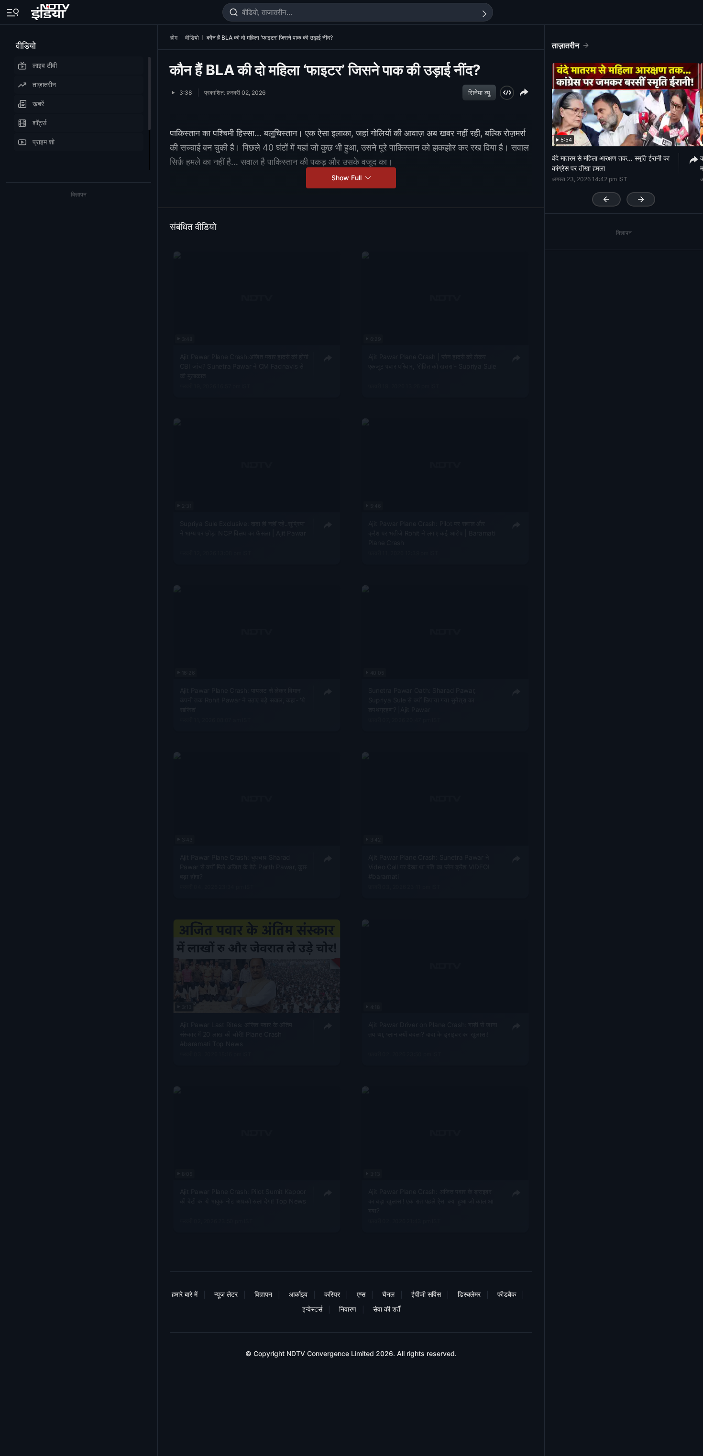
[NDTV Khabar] (51, 10)
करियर (332, 1294)
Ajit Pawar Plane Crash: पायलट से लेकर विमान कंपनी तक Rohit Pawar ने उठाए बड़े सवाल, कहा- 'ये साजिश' (242, 700)
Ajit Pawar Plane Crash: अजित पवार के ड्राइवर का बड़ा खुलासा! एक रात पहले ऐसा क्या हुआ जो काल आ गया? (431, 1201)
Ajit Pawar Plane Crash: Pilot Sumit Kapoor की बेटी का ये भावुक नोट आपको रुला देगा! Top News (243, 1195)
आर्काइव (298, 1294)
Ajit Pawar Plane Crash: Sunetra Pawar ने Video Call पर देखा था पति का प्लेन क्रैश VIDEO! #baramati (429, 867)
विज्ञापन (263, 1294)
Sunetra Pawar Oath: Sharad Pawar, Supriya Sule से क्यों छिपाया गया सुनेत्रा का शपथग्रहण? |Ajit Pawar (422, 700)
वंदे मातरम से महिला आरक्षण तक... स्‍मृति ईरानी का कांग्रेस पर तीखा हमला (611, 163)
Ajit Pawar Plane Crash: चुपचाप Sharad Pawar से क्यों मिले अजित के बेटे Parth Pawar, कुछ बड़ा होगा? (243, 867)
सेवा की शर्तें (386, 1309)
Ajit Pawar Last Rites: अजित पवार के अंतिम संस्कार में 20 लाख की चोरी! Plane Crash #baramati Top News (236, 1034)
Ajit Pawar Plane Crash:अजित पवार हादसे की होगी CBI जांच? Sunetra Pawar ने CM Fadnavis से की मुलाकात (244, 366)
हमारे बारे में (185, 1294)
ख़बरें (38, 103)
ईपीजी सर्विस (426, 1294)
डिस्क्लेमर (469, 1294)
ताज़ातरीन (44, 84)
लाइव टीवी (45, 65)
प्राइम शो (44, 142)
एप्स (361, 1294)
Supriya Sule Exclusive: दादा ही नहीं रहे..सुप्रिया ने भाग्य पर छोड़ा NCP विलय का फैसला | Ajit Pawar (243, 527)
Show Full (347, 178)
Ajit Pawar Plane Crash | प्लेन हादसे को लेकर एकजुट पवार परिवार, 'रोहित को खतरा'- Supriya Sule (432, 361)
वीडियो (26, 46)
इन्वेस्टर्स (312, 1309)
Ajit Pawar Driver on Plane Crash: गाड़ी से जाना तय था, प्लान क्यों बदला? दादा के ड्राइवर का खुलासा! (432, 1029)
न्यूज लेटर (226, 1294)
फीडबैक (506, 1294)
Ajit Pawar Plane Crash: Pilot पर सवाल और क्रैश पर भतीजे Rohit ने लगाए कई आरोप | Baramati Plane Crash (431, 533)
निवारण (347, 1309)
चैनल (388, 1294)
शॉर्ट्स (39, 123)
